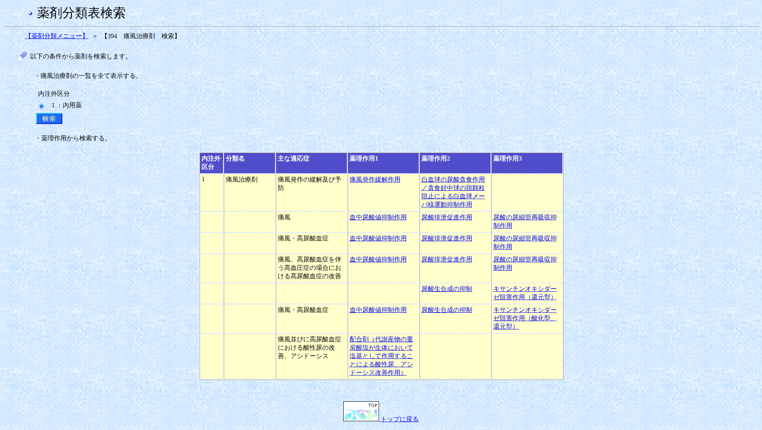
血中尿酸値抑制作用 (378, 217)
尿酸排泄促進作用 (446, 217)
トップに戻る (399, 419)
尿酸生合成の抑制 (446, 288)
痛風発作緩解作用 (375, 179)
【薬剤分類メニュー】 (57, 36)
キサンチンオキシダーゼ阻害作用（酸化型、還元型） (525, 318)
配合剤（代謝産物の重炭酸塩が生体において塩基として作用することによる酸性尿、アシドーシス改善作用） (381, 356)
